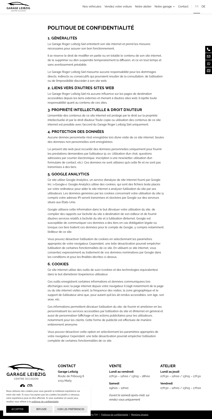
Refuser (41, 409)
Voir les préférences (70, 409)
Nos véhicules (92, 6)
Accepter (17, 409)
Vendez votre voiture (118, 6)
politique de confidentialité (45, 401)
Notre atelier (143, 6)
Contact (183, 6)
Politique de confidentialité (114, 414)
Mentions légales (139, 414)
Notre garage (163, 6)
